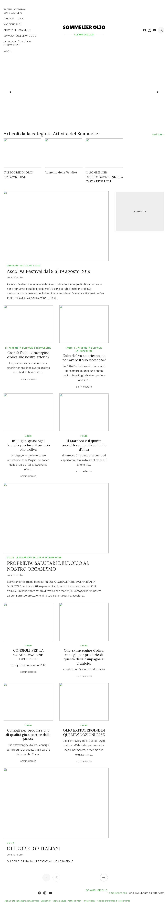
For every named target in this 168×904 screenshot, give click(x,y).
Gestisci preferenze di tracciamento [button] (113, 901)
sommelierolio (15, 277)
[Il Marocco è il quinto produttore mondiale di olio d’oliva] (84, 412)
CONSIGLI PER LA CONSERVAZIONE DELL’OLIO (28, 654)
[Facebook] (144, 30)
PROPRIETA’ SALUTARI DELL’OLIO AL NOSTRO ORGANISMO (48, 566)
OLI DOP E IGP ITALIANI (34, 848)
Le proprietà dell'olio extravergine (28, 348)
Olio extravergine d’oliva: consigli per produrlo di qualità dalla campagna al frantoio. (84, 657)
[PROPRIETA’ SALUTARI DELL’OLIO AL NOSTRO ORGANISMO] (56, 518)
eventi (7, 50)
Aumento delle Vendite (61, 172)
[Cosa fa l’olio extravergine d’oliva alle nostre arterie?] (28, 324)
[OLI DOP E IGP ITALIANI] (56, 803)
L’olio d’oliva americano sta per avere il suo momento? (84, 358)
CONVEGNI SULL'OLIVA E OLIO (23, 265)
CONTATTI (9, 18)
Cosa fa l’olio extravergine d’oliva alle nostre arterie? (28, 355)
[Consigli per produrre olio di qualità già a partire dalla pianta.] (28, 702)
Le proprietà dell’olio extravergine (17, 43)
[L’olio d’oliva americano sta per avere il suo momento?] (84, 324)
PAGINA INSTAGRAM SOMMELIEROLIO (15, 11)
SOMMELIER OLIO (84, 27)
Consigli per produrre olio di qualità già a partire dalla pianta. (28, 734)
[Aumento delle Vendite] (63, 153)
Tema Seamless (117, 893)
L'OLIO (69, 348)
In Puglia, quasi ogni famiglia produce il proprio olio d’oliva (28, 445)
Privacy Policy (89, 901)
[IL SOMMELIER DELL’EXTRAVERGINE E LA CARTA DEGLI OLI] (104, 153)
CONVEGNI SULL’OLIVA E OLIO (20, 35)
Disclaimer (46, 901)
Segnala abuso (59, 901)
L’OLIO (20, 18)
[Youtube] (154, 30)
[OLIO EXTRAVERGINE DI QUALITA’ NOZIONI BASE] (84, 702)
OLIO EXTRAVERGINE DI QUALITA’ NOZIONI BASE (84, 732)
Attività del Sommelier (18, 30)
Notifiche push (13, 24)
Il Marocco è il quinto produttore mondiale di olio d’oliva (84, 445)
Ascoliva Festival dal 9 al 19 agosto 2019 (48, 271)
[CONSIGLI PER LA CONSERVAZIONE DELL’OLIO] (28, 622)
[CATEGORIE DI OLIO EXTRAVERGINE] (22, 153)
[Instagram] (149, 30)
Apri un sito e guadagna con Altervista (22, 901)
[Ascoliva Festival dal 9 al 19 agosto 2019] (56, 226)
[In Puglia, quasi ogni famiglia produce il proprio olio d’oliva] (28, 412)
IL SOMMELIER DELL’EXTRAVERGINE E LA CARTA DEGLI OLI (104, 177)
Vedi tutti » (158, 134)
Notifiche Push (74, 901)
